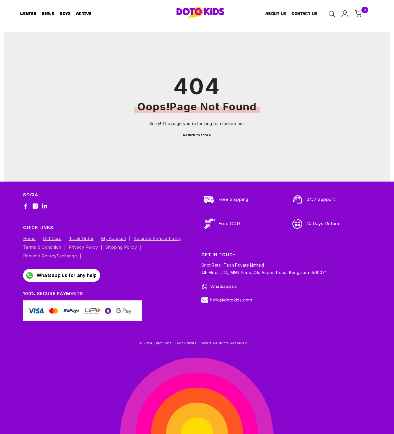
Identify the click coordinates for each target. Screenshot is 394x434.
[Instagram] (35, 206)
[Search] (332, 13)
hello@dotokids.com (231, 300)
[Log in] (345, 13)
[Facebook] (25, 206)
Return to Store (197, 135)
